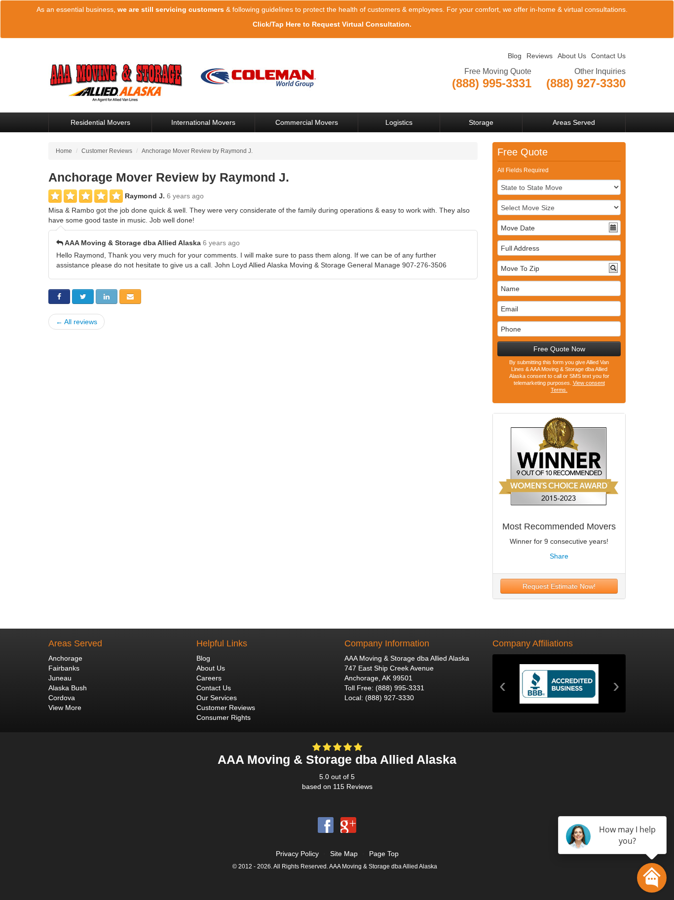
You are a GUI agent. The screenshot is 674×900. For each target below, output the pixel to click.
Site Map (344, 854)
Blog (515, 56)
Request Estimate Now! (559, 586)
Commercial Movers (306, 122)
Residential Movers (100, 122)
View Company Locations (586, 95)
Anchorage (65, 658)
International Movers (203, 122)
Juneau (60, 678)
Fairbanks (63, 668)
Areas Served (574, 122)
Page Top (384, 854)
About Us (572, 56)
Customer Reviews (225, 708)
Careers (209, 678)
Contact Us (608, 56)
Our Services (216, 698)
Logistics (398, 122)
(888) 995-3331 (399, 688)
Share (559, 556)
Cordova (61, 698)
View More (64, 708)
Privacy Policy (297, 854)
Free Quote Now (559, 349)
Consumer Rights (223, 717)
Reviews (539, 56)
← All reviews (76, 322)
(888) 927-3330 (389, 698)
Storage (481, 122)
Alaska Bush (67, 688)
